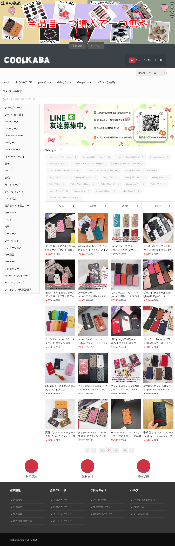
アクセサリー (12, 268)
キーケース (11, 233)
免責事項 (17, 514)
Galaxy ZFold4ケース (159, 157)
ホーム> (10, 99)
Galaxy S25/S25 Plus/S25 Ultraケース (127, 164)
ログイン (95, 45)
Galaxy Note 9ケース (135, 184)
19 (125, 450)
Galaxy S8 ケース (82, 191)
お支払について (101, 500)
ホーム (6, 82)
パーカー (9, 261)
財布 (7, 163)
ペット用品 (11, 198)
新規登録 (77, 45)
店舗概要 (17, 500)
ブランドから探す (106, 82)
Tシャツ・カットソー (16, 275)
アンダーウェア (13, 247)
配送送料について (102, 514)
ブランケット (12, 240)
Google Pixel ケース (15, 135)
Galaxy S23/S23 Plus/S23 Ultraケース (103, 170)
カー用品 (9, 254)
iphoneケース (45, 82)
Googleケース (84, 82)
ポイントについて (62, 521)
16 (102, 450)
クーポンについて (62, 514)
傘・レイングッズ (14, 282)
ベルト (8, 219)
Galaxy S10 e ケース (161, 177)
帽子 (7, 226)
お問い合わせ (140, 507)
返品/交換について (102, 507)
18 (116, 450)
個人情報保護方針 (22, 521)
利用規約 (17, 507)
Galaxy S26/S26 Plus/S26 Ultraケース (89, 164)
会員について (60, 500)
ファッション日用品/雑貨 (18, 289)
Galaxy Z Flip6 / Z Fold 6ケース (96, 157)
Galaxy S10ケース (56, 184)
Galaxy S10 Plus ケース (135, 177)
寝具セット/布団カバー (17, 205)
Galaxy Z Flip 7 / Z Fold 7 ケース (63, 157)
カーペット (11, 212)
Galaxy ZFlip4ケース (58, 164)
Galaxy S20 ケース (111, 177)
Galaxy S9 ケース (158, 184)
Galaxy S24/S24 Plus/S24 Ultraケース (65, 170)
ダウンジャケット (14, 191)
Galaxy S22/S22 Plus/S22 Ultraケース (141, 170)
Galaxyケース (64, 82)
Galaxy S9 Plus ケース (58, 191)
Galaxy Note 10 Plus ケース (82, 184)
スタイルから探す (12, 91)
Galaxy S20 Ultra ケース (85, 177)
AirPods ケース (12, 149)
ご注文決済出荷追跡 (143, 500)
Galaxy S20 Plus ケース (25, 99)
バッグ (8, 170)
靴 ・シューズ (12, 184)
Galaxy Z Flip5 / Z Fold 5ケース (130, 157)
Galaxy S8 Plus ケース (105, 191)
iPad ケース (11, 142)
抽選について (60, 507)
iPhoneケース (11, 121)
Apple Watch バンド (15, 156)
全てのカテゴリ (23, 82)
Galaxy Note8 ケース (131, 191)
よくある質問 (140, 514)
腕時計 (8, 177)
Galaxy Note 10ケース (110, 184)
